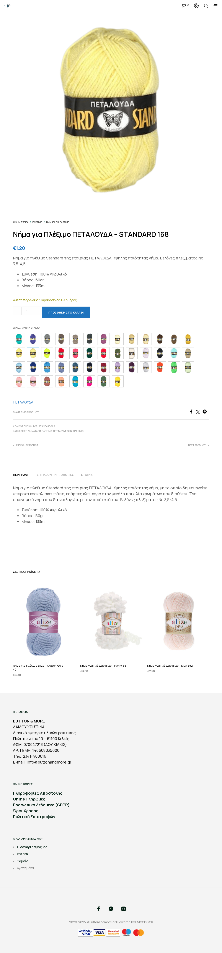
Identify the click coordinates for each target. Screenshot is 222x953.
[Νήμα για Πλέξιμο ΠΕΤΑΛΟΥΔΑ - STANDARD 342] (89, 339)
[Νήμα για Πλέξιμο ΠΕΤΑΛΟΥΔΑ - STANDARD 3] (132, 353)
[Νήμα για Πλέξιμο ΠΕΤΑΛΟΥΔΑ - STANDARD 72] (103, 367)
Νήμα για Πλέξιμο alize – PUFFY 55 (103, 665)
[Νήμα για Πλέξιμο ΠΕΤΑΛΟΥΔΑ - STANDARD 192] (188, 339)
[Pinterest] (205, 412)
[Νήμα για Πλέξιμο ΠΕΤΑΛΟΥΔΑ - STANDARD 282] (33, 339)
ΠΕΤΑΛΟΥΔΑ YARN (62, 431)
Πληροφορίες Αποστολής (37, 793)
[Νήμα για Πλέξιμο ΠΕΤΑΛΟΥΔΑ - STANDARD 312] (61, 339)
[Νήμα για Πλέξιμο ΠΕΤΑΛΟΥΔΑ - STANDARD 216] (47, 367)
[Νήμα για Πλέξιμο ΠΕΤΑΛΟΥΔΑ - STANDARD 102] (33, 367)
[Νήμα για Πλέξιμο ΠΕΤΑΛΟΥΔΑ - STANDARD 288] (61, 353)
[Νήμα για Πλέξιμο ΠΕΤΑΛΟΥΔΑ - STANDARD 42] (103, 353)
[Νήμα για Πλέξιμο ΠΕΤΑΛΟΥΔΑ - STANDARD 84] (75, 353)
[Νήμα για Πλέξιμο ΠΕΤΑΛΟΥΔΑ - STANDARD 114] (47, 339)
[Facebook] (192, 412)
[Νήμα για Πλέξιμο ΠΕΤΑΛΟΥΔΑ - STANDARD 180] (188, 367)
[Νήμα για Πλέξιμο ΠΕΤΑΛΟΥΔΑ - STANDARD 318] (118, 353)
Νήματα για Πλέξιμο (57, 222)
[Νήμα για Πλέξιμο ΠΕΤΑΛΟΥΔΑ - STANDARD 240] (47, 353)
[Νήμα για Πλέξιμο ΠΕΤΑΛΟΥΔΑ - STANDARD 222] (188, 353)
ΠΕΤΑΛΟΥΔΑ (23, 402)
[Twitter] (199, 412)
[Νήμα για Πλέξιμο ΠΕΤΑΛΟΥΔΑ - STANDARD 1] (160, 353)
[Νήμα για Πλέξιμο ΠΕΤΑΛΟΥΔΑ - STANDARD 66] (146, 367)
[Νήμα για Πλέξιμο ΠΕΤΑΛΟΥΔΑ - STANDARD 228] (174, 367)
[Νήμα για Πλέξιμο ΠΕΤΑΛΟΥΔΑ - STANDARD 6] (33, 381)
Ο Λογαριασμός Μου (33, 847)
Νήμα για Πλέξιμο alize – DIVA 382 (170, 665)
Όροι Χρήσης (25, 810)
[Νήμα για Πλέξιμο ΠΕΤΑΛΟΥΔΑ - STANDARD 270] (103, 339)
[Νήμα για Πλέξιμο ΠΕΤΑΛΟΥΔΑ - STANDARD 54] (89, 367)
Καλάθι (22, 854)
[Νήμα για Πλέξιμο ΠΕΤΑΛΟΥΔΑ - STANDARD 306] (75, 339)
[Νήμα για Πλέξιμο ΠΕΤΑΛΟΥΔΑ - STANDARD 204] (47, 381)
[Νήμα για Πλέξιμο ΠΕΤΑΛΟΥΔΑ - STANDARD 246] (89, 381)
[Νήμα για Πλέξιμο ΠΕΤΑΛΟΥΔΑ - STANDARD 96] (146, 353)
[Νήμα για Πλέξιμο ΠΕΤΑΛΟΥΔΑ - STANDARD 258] (89, 353)
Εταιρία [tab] (87, 475)
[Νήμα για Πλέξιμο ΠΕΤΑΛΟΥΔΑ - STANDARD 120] (160, 339)
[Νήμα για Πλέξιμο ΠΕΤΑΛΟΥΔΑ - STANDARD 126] (61, 367)
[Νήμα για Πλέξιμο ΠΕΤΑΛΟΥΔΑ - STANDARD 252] (103, 381)
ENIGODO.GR (144, 922)
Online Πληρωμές (29, 799)
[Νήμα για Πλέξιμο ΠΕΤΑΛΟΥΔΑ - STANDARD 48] (132, 339)
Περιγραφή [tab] (21, 475)
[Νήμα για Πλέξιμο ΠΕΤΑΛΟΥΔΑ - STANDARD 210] (19, 381)
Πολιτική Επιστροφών (34, 816)
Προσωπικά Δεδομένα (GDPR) (41, 804)
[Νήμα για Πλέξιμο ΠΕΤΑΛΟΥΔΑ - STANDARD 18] (19, 353)
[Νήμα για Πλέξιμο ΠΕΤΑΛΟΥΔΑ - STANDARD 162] (146, 339)
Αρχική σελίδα (20, 222)
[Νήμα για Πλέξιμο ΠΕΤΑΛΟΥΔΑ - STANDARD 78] (75, 381)
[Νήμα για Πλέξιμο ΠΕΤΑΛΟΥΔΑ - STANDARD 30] (19, 339)
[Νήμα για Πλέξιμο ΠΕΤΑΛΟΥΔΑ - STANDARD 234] (160, 367)
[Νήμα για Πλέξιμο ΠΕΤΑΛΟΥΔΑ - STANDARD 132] (61, 381)
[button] (185, 5)
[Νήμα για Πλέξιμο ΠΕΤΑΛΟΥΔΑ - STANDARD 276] (132, 367)
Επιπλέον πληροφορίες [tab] (55, 475)
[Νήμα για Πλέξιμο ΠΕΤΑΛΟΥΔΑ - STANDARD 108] (75, 367)
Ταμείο (22, 861)
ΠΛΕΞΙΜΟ (37, 222)
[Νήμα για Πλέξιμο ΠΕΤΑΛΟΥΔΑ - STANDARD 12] (19, 367)
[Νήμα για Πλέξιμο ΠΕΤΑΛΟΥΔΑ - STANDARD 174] (118, 381)
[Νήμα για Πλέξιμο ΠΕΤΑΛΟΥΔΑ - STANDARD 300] (174, 339)
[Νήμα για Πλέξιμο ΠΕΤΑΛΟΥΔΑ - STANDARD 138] (174, 353)
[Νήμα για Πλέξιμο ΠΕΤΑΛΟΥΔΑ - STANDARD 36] (118, 339)
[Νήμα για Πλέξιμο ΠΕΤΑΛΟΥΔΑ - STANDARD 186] (118, 367)
